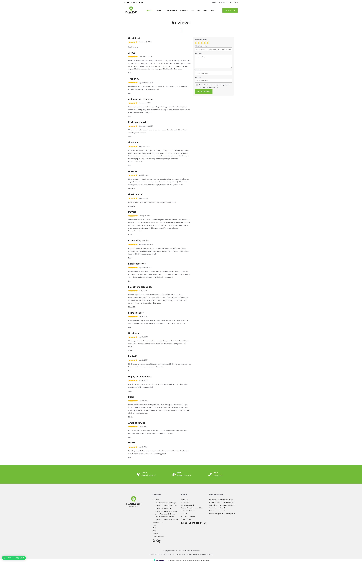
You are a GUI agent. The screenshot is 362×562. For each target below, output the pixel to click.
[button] (152, 10)
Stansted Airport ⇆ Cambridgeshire (222, 513)
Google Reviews (158, 536)
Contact (213, 10)
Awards (158, 10)
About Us (184, 499)
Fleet (192, 10)
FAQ (198, 10)
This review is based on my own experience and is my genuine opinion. (214, 86)
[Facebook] (125, 2)
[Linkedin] (134, 2)
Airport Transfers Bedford (164, 517)
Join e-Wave (185, 502)
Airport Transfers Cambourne (165, 505)
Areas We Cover (158, 522)
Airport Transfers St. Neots (165, 514)
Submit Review (203, 91)
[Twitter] (128, 2)
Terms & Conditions (188, 516)
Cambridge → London (217, 511)
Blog (205, 10)
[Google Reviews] (139, 2)
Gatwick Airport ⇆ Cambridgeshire (221, 505)
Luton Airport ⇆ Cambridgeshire (221, 499)
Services (183, 10)
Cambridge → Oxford (217, 508)
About (148, 10)
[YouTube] (136, 2)
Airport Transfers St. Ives (164, 508)
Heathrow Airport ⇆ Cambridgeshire (222, 502)
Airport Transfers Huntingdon (166, 511)
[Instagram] (131, 2)
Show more (178, 69)
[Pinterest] (142, 2)
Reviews (155, 533)
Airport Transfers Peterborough (166, 519)
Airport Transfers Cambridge (165, 503)
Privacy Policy (186, 519)
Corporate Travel (170, 10)
